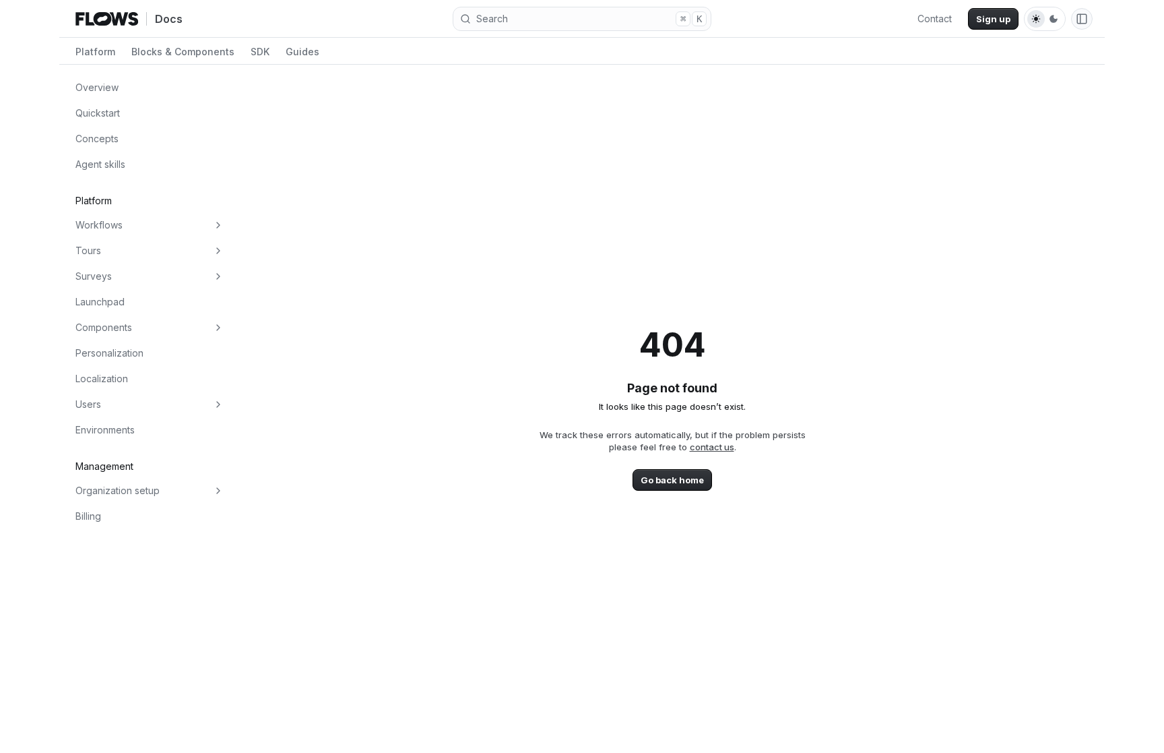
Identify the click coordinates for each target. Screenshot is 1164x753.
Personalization (109, 353)
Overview (97, 87)
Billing (88, 516)
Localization (101, 378)
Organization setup (117, 490)
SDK (260, 51)
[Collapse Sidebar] (1082, 19)
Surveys (93, 276)
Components (103, 327)
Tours (88, 250)
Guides (302, 51)
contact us (712, 447)
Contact (934, 18)
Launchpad (100, 301)
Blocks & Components (182, 51)
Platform (95, 51)
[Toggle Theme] (1045, 19)
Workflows (99, 225)
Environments (105, 429)
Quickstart (97, 113)
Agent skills (100, 164)
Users (88, 404)
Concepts (97, 138)
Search (589, 18)
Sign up (993, 18)
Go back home (672, 480)
